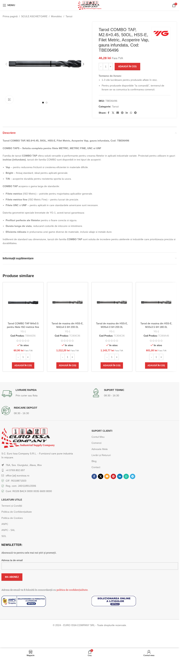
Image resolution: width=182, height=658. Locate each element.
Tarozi (69, 16)
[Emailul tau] (117, 112)
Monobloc (56, 16)
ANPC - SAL (8, 530)
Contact (96, 467)
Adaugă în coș (127, 66)
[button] (6, 64)
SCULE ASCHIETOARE (34, 16)
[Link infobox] (44, 393)
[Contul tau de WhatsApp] (131, 112)
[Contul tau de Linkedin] (127, 112)
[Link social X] (113, 112)
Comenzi (96, 442)
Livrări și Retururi (101, 455)
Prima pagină (10, 16)
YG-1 (23, 331)
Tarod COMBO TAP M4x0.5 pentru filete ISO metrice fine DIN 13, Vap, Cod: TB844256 (23, 327)
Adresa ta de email (12, 560)
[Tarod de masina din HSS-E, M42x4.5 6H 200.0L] (67, 302)
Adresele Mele (100, 449)
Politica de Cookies (12, 518)
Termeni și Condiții (11, 505)
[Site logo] (89, 5)
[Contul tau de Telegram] (135, 112)
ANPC (4, 524)
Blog (94, 461)
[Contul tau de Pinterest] (122, 112)
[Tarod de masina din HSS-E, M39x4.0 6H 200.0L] (112, 302)
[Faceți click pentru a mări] (9, 100)
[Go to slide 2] (46, 102)
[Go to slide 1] (43, 102)
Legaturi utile (11, 499)
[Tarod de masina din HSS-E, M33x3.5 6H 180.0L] (156, 302)
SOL (3, 536)
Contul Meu (98, 436)
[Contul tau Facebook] (108, 112)
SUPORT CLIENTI (102, 430)
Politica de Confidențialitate (16, 511)
